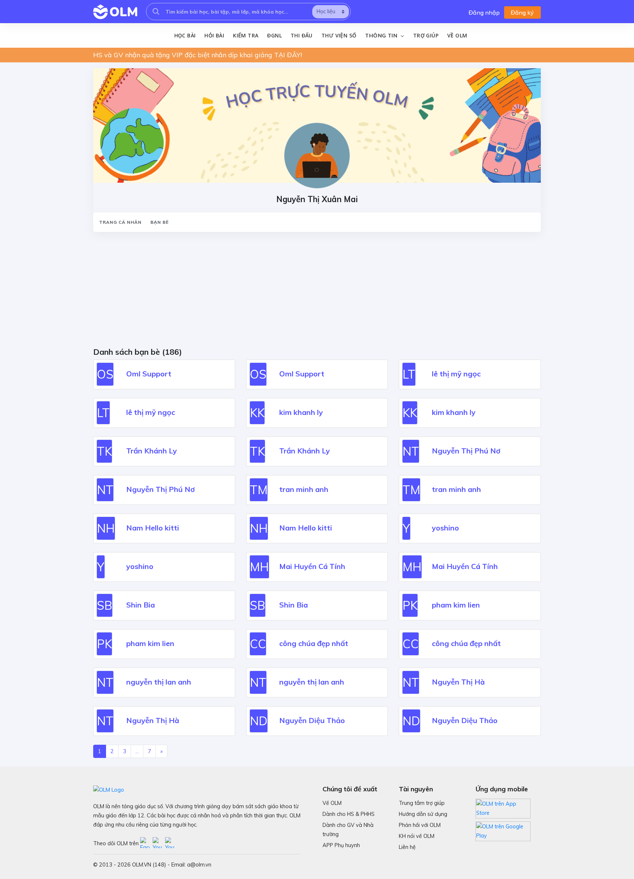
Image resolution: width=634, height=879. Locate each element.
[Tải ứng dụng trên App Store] (503, 808)
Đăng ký (522, 12)
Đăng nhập (484, 12)
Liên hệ (407, 847)
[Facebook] (146, 843)
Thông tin (382, 35)
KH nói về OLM (416, 836)
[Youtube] (159, 843)
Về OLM (457, 35)
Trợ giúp (425, 35)
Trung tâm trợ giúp (422, 803)
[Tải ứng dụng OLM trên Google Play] (503, 829)
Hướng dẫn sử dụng (423, 814)
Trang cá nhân (120, 222)
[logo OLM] (115, 11)
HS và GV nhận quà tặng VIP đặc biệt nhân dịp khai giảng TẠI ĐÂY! (197, 55)
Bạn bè (159, 222)
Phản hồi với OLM (420, 825)
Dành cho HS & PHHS (349, 814)
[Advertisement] (313, 292)
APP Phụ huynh (341, 845)
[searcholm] (155, 11)
